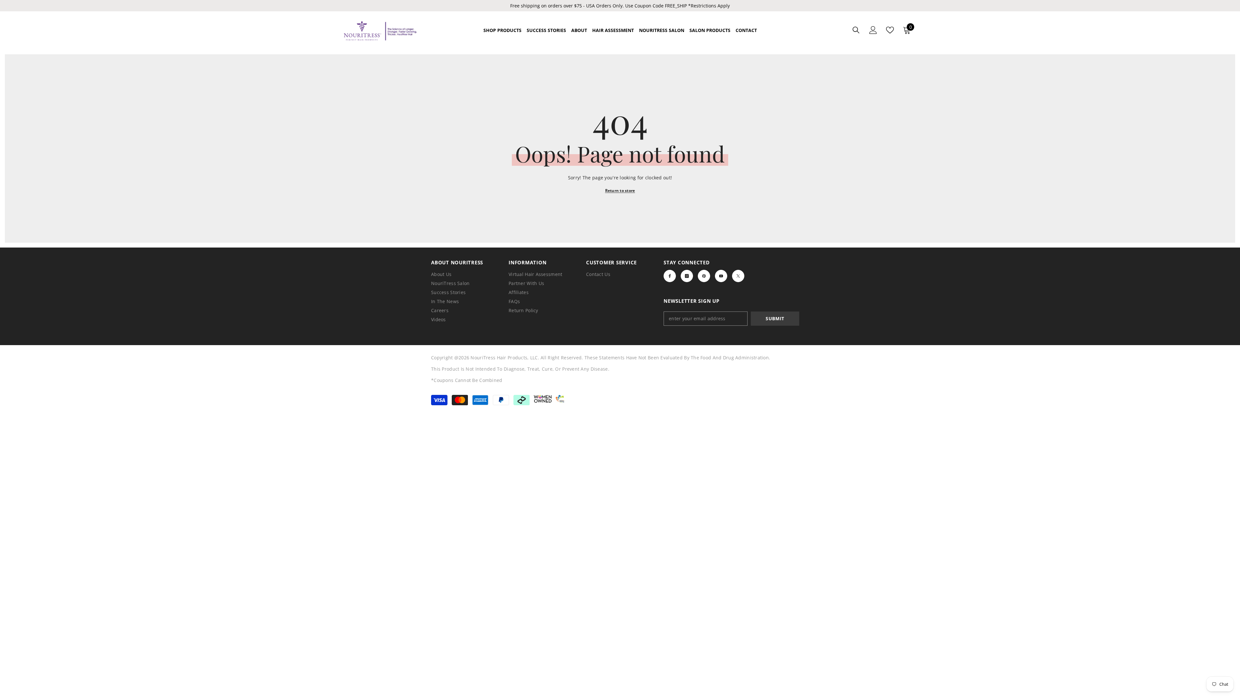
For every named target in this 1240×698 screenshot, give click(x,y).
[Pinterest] (704, 276)
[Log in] (873, 30)
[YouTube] (721, 276)
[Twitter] (738, 276)
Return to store (620, 190)
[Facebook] (670, 276)
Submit (775, 318)
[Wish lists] (890, 30)
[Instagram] (687, 276)
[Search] (856, 30)
